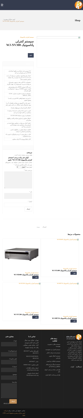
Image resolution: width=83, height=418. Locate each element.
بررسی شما (28, 170)
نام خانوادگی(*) (12, 351)
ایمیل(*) (14, 366)
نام (30, 192)
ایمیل (30, 201)
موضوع (15, 374)
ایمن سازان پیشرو (9, 19)
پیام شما (14, 382)
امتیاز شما (29, 167)
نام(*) (15, 341)
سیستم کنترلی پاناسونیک (27, 37)
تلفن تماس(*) (13, 359)
